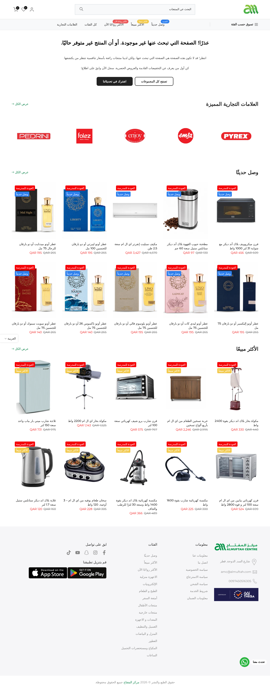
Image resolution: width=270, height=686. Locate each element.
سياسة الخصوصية (197, 570)
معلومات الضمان (197, 598)
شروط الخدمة (199, 591)
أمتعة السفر (149, 598)
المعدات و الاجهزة (146, 620)
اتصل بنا (203, 562)
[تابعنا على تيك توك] (68, 552)
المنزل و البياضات (146, 634)
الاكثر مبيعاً (139, 24)
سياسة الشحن (199, 584)
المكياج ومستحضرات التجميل (139, 648)
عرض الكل (21, 104)
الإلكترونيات (150, 584)
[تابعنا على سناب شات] (86, 552)
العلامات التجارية (67, 24)
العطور (153, 641)
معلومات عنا (200, 555)
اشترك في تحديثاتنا (114, 81)
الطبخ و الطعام (148, 591)
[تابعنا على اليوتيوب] (77, 552)
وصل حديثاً (159, 24)
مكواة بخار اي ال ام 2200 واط (87, 421)
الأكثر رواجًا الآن (115, 24)
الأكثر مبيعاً (150, 562)
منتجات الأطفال (147, 605)
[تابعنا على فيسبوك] (104, 552)
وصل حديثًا (150, 555)
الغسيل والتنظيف (146, 626)
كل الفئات (91, 24)
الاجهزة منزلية (148, 577)
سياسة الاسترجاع (197, 577)
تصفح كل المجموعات (154, 81)
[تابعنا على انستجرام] (95, 552)
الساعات (152, 655)
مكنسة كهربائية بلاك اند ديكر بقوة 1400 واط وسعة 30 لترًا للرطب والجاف (136, 504)
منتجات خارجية (148, 612)
